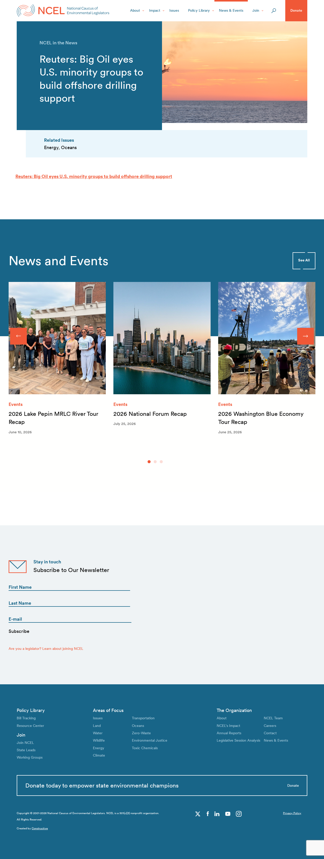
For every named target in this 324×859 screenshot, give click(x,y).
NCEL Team (273, 718)
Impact (154, 10)
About (135, 10)
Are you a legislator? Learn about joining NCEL (46, 649)
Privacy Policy (292, 813)
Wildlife (99, 740)
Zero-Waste (141, 733)
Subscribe (19, 631)
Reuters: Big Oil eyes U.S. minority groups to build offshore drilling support (93, 176)
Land (97, 726)
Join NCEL (25, 743)
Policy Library (199, 10)
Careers (270, 726)
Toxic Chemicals (145, 748)
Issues (174, 10)
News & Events (231, 10)
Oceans (138, 726)
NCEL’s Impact (228, 726)
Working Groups (30, 757)
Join (255, 10)
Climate (99, 755)
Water (98, 733)
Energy (98, 748)
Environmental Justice (149, 740)
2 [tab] (155, 461)
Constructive (40, 828)
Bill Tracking (26, 718)
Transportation (143, 718)
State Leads (26, 750)
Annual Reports (229, 733)
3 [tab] (161, 461)
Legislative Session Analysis (238, 740)
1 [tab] (149, 461)
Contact (270, 733)
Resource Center (30, 726)
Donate (296, 10)
